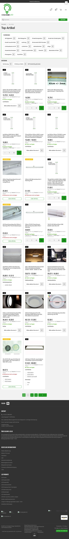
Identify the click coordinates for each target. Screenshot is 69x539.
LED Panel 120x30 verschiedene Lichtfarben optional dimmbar (34, 359)
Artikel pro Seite (18, 64)
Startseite (3, 24)
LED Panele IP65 (5, 482)
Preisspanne (8, 54)
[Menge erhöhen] (36, 108)
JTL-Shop (64, 526)
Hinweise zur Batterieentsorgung (8, 467)
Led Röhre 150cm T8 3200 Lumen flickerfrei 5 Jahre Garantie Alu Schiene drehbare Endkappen (57, 136)
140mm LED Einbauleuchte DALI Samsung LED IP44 (56, 313)
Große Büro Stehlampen (6, 504)
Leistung (24, 42)
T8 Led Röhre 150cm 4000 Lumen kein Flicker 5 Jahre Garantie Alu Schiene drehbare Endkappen (34, 136)
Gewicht (41, 50)
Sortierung (6, 64)
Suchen (63, 19)
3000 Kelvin (8, 379)
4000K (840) (8, 285)
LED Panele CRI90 (5, 480)
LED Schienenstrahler (6, 484)
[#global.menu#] (66, 10)
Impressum (3, 455)
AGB (2, 458)
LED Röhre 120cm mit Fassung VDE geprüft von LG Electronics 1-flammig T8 (11, 268)
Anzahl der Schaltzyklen (54, 38)
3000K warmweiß (32, 376)
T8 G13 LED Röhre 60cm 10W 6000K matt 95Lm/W (55, 225)
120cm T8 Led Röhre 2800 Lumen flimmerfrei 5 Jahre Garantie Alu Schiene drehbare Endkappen (12, 91)
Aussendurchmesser (10, 50)
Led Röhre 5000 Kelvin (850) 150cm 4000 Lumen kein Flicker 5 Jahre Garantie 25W (12, 136)
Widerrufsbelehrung (6, 451)
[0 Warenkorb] (61, 10)
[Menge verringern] (27, 108)
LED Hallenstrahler (5, 494)
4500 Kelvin (30, 372)
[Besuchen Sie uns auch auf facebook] (8, 403)
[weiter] (42, 395)
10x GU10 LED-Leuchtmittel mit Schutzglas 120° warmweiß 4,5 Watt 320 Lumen (11, 360)
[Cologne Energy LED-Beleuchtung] (7, 9)
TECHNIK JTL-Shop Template (61, 528)
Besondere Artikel (54, 50)
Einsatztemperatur (37, 38)
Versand (14, 97)
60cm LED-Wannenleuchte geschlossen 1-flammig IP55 (55, 90)
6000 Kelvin (8, 381)
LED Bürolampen (5, 492)
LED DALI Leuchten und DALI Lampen (9, 496)
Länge (49, 46)
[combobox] (12, 106)
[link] (34, 45)
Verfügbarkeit (8, 38)
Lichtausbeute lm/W (10, 46)
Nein (28, 382)
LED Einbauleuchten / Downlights (9, 487)
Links (2, 469)
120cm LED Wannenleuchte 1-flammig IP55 (33, 180)
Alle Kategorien (22, 38)
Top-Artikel (11, 24)
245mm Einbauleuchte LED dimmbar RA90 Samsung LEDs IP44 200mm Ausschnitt (33, 314)
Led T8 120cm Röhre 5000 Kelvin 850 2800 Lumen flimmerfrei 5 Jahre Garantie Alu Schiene (34, 91)
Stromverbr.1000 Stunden (39, 42)
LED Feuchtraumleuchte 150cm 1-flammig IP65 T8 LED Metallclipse (12, 225)
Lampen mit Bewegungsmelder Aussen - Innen (11, 501)
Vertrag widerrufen (61, 530)
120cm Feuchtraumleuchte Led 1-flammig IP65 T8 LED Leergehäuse (12, 181)
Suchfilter (20, 54)
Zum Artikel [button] (12, 198)
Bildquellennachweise (6, 465)
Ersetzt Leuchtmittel (27, 50)
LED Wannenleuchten (6, 489)
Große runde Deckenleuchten (8, 499)
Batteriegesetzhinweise (6, 462)
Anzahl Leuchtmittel (10, 42)
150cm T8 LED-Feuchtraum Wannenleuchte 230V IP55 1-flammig (33, 226)
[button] (12, 78)
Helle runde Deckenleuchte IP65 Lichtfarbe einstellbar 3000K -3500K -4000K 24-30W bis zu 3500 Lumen (12, 315)
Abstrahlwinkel (37, 46)
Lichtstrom (25, 46)
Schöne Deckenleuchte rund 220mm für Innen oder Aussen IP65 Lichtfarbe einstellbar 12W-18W (56, 269)
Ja (28, 384)
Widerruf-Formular (5, 453)
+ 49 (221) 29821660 (7, 414)
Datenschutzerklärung (6, 460)
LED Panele (3, 477)
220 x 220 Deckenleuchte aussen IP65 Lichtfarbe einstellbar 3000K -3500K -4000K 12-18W (34, 268)
